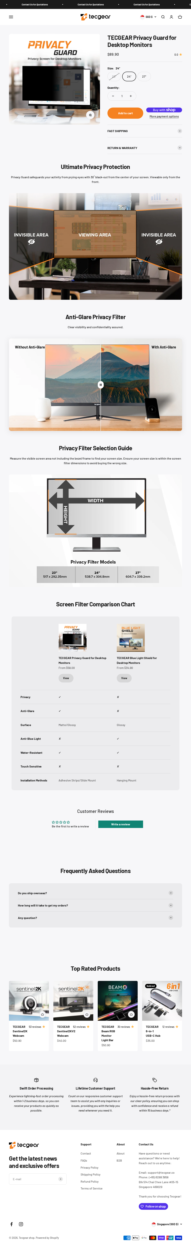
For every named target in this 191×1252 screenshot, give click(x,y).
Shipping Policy (91, 1174)
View (66, 678)
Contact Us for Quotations (61, 4)
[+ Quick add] (42, 1014)
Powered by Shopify (47, 1237)
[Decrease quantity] (113, 96)
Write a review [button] (120, 824)
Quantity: (113, 87)
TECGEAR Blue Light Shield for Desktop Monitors (137, 660)
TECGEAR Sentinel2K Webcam (20, 1031)
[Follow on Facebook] (11, 1224)
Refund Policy (90, 1181)
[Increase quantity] (130, 96)
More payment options (164, 116)
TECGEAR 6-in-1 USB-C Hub (153, 1031)
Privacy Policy (89, 1167)
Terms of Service (92, 1188)
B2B (119, 1160)
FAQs (84, 1160)
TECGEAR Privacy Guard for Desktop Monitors (82, 660)
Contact (86, 1153)
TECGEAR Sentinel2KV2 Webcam (66, 1031)
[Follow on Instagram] (21, 1224)
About (121, 1153)
